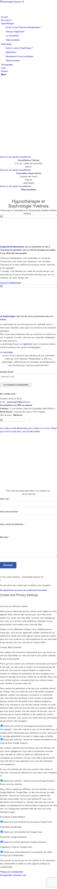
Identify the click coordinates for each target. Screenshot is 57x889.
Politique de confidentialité (11, 871)
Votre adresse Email (9, 512)
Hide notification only (17, 875)
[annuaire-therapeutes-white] (15, 420)
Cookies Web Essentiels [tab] (11, 647)
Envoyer (8, 565)
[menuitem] (29, 16)
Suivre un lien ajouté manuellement (15, 156)
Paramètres (42, 590)
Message (4, 537)
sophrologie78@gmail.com (18, 401)
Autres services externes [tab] (11, 784)
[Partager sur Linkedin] (2, 887)
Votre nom (5, 499)
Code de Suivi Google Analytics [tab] (14, 742)
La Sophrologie (7, 316)
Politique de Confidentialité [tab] (11, 855)
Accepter (4, 590)
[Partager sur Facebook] (2, 881)
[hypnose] (28, 286)
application (28, 343)
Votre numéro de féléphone (12, 524)
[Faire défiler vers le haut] (0, 580)
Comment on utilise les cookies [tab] (14, 606)
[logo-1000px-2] (23, 1)
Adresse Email (7, 372)
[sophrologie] (28, 216)
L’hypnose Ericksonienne (12, 246)
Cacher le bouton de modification (22, 590)
